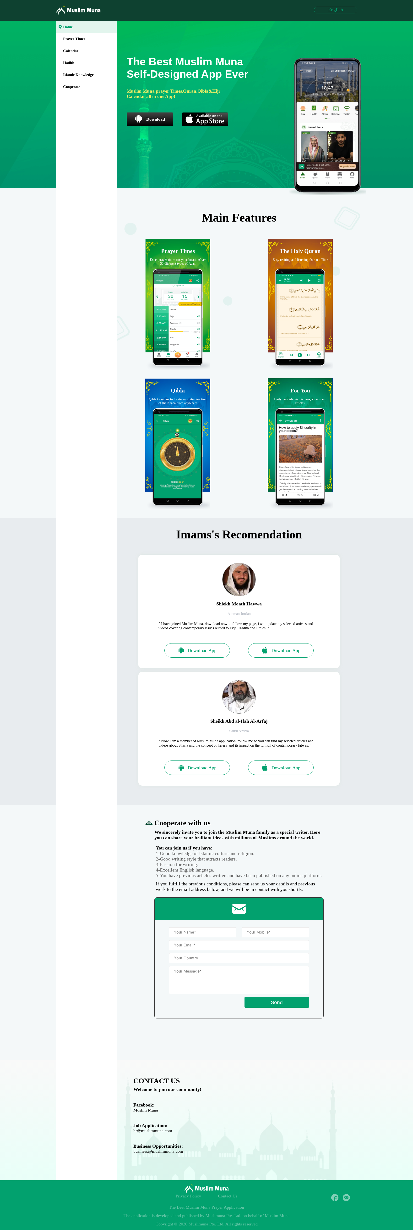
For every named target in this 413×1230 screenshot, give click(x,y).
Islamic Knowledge (78, 75)
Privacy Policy (188, 1196)
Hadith (68, 63)
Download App (202, 650)
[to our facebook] (334, 1197)
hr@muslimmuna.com (152, 1130)
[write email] (346, 1197)
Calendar (70, 51)
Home (68, 27)
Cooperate (71, 87)
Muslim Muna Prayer (204, 1207)
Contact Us (227, 1196)
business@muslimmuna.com (158, 1151)
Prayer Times (74, 39)
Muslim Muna (145, 1110)
